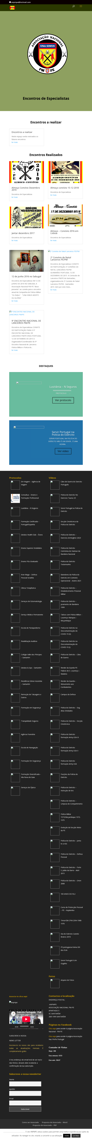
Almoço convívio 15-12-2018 (64, 187)
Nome (11, 1079)
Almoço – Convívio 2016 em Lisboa (64, 232)
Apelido (12, 1089)
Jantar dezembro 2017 (23, 233)
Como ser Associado (30, 1122)
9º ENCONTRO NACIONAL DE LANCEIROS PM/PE (26, 321)
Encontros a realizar (22, 132)
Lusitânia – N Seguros (63, 386)
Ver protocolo (63, 400)
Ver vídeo (63, 451)
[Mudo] (36, 1026)
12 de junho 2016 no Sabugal (26, 276)
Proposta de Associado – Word (54, 1122)
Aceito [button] (67, 1136)
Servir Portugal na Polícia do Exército (63, 433)
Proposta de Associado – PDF (45, 1125)
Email (11, 1098)
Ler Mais (76, 1136)
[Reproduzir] (12, 1026)
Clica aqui (52, 1028)
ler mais (15, 142)
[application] (26, 1019)
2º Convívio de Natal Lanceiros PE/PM (60, 258)
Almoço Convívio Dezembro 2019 (26, 188)
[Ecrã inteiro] (40, 1026)
